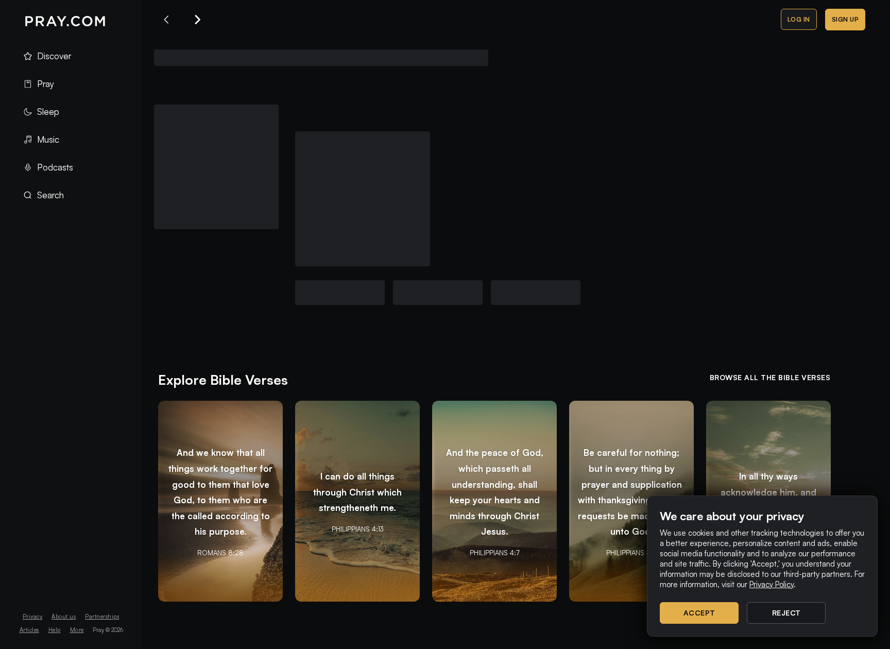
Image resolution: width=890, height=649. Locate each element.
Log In (799, 19)
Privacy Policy (771, 584)
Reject (786, 612)
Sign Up (845, 19)
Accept (699, 612)
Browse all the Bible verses (770, 377)
